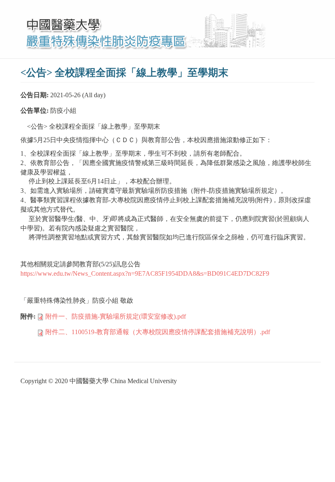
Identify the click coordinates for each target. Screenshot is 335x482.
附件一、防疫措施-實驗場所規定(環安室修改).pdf (115, 316)
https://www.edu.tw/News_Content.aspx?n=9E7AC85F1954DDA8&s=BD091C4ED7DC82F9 (144, 273)
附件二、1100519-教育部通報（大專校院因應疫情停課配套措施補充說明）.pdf (157, 331)
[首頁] (146, 29)
